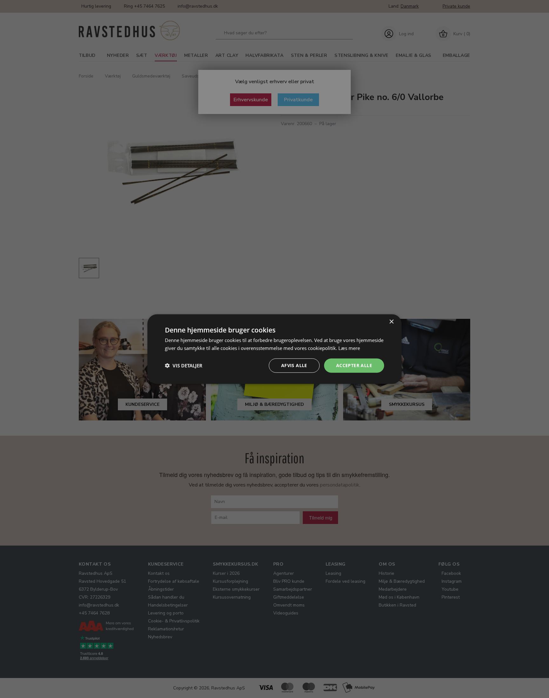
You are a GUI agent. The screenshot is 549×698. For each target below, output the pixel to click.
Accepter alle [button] (354, 365)
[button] (183, 365)
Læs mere (349, 348)
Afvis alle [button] (294, 365)
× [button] (391, 321)
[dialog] (274, 349)
